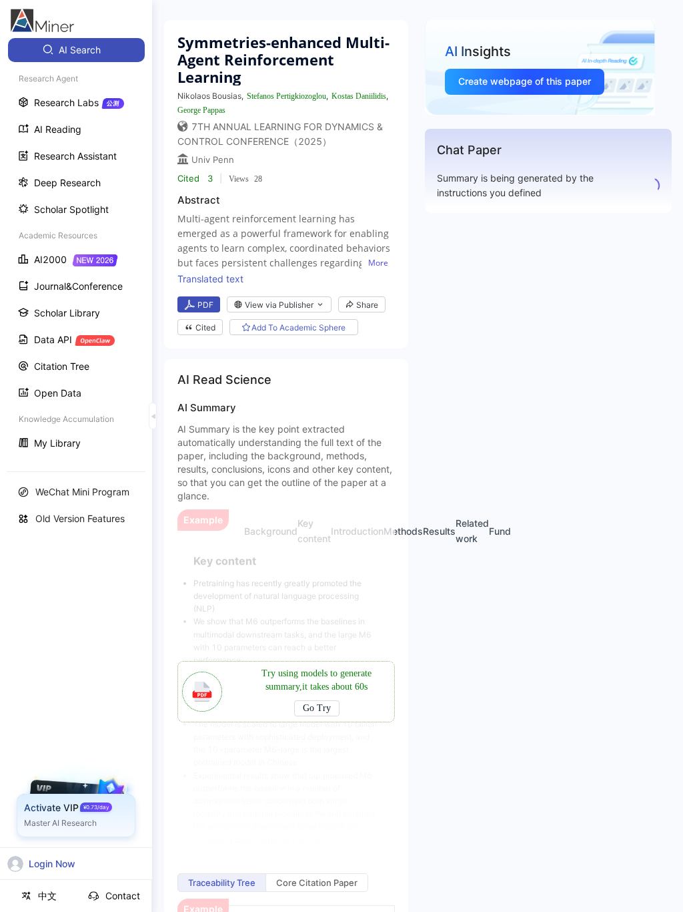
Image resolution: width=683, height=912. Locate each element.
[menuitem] (76, 50)
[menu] (76, 248)
